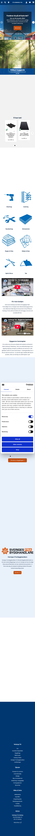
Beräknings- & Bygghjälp (17, 780)
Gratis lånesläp (17, 773)
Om (17, 748)
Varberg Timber (17, 757)
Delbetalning (17, 794)
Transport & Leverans (17, 771)
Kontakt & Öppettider (17, 750)
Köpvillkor (17, 796)
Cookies (18, 803)
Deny (17, 449)
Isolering (25, 206)
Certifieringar (17, 762)
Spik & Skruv (9, 273)
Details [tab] (18, 389)
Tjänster (17, 767)
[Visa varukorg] (33, 2)
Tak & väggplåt (24, 134)
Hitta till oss (17, 822)
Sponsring (17, 785)
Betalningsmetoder (17, 801)
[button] (8, 2)
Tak (26, 273)
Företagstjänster (17, 783)
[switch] (30, 421)
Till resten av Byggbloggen (17, 460)
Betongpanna (10, 135)
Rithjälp (17, 776)
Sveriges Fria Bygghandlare (17, 760)
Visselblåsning (17, 806)
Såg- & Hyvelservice (17, 778)
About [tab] (29, 389)
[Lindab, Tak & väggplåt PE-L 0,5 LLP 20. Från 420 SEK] (24, 126)
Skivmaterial (26, 229)
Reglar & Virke (9, 251)
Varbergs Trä (17, 744)
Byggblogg (17, 753)
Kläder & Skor (26, 251)
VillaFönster (17, 755)
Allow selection (17, 444)
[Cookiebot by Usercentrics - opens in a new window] (26, 385)
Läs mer (17, 57)
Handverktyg (9, 229)
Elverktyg (9, 206)
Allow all (17, 439)
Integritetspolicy (17, 799)
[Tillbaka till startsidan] (17, 2)
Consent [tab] (6, 389)
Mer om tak (17, 28)
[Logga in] (26, 2)
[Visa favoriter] (30, 2)
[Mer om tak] (17, 22)
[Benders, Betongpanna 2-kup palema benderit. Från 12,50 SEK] (11, 126)
